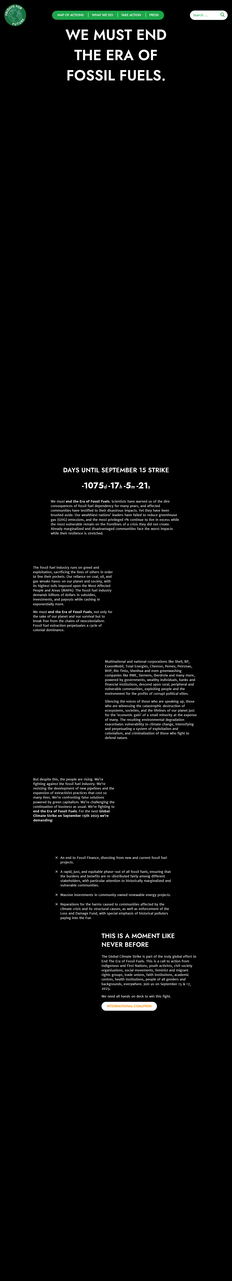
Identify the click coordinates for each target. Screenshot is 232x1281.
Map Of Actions (70, 15)
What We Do (102, 15)
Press (154, 15)
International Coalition (129, 1006)
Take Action (131, 15)
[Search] (223, 15)
